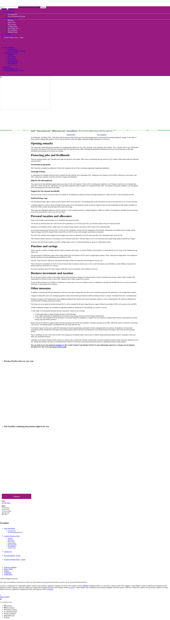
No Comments (101, 134)
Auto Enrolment (9, 47)
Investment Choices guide (57, 347)
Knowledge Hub (13, 61)
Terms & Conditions (10, 567)
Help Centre (11, 56)
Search (43, 7)
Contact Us (7, 67)
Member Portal (12, 65)
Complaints (7, 572)
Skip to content (4, 597)
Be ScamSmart (12, 63)
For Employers (12, 49)
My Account (12, 58)
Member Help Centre (58, 131)
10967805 (85, 586)
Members (11, 54)
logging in (59, 345)
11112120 (72, 587)
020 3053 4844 (6, 503)
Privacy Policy (8, 569)
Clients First (71, 135)
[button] (0, 595)
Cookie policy (8, 574)
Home (33, 131)
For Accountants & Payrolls (16, 51)
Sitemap (6, 571)
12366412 (50, 589)
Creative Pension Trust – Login (13, 70)
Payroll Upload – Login (11, 68)
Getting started (12, 60)
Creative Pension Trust (11, 52)
